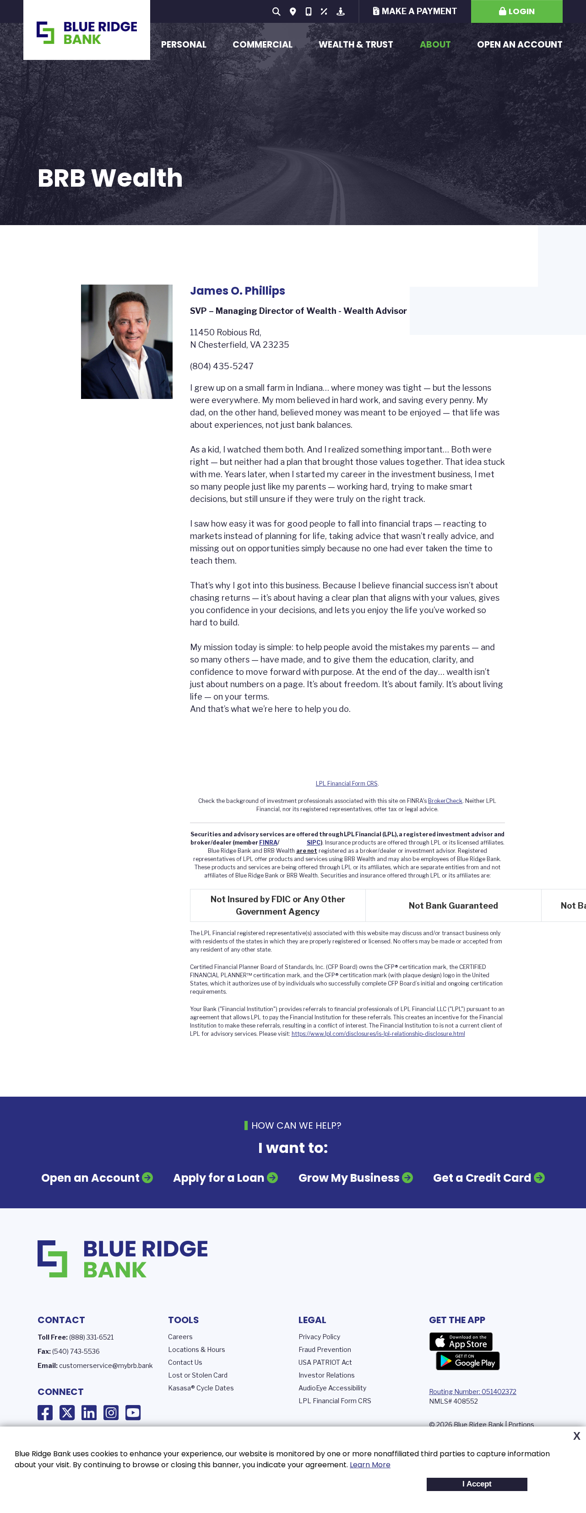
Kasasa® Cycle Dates (201, 1388)
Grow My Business (349, 1177)
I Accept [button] (477, 1484)
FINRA (268, 842)
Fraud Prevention (324, 1349)
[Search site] (276, 11)
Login (522, 11)
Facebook (45, 1412)
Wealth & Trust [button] (356, 44)
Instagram (111, 1412)
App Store (461, 1341)
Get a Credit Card (482, 1177)
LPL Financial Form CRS (347, 783)
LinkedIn (89, 1412)
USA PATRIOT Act (325, 1362)
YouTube (133, 1412)
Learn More (370, 1464)
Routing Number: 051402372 (472, 1391)
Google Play (468, 1361)
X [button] (577, 1436)
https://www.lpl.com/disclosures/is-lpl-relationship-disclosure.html (378, 1033)
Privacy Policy (319, 1337)
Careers (180, 1337)
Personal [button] (183, 44)
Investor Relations (326, 1375)
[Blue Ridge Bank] (86, 30)
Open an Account (520, 44)
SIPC (313, 842)
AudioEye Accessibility (332, 1388)
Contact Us (185, 1362)
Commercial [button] (263, 44)
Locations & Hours (196, 1349)
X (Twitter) (67, 1412)
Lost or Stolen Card (198, 1375)
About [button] (435, 44)
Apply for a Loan (219, 1177)
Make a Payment (419, 11)
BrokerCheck (445, 800)
